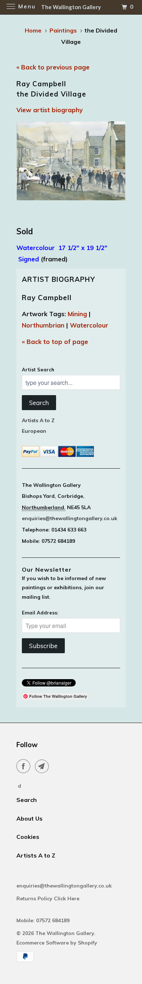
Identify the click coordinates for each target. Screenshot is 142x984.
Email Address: (40, 613)
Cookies (27, 836)
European (34, 431)
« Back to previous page (53, 67)
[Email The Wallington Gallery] (43, 766)
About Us (29, 818)
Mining (77, 314)
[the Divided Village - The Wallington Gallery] (71, 161)
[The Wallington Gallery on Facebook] (24, 766)
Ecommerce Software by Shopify (56, 942)
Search (39, 402)
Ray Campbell (47, 297)
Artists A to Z (38, 420)
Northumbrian (43, 325)
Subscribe (43, 646)
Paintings (63, 30)
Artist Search (38, 369)
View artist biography (49, 110)
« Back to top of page (55, 341)
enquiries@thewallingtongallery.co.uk (69, 518)
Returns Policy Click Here (48, 898)
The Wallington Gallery (64, 933)
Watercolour (89, 325)
